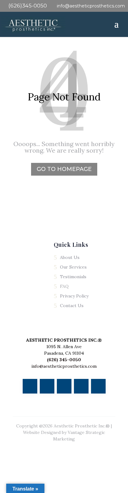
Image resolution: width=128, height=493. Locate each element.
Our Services (73, 267)
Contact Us (72, 305)
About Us (70, 257)
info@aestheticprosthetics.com (64, 366)
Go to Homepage (64, 169)
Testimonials (73, 276)
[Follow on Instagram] (47, 386)
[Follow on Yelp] (98, 386)
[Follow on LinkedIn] (81, 386)
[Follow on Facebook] (30, 386)
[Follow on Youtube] (64, 386)
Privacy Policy (74, 296)
